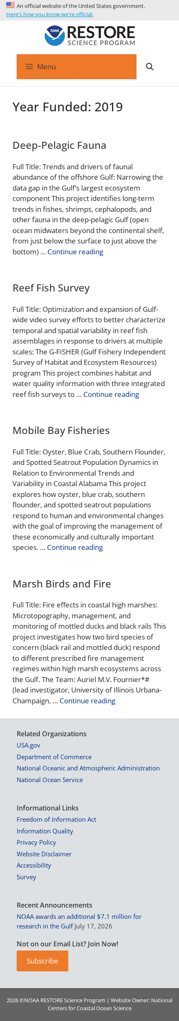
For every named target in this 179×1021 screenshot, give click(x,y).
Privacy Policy (36, 842)
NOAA (31, 1000)
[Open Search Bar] (149, 66)
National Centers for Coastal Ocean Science (110, 1004)
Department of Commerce (54, 757)
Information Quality (45, 831)
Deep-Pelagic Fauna (59, 145)
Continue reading (75, 251)
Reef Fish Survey (51, 287)
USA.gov (28, 745)
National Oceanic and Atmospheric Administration (88, 768)
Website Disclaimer (44, 854)
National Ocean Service (50, 779)
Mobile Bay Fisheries (61, 430)
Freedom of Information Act (56, 819)
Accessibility (34, 865)
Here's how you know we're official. (49, 14)
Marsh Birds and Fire (61, 583)
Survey (26, 877)
